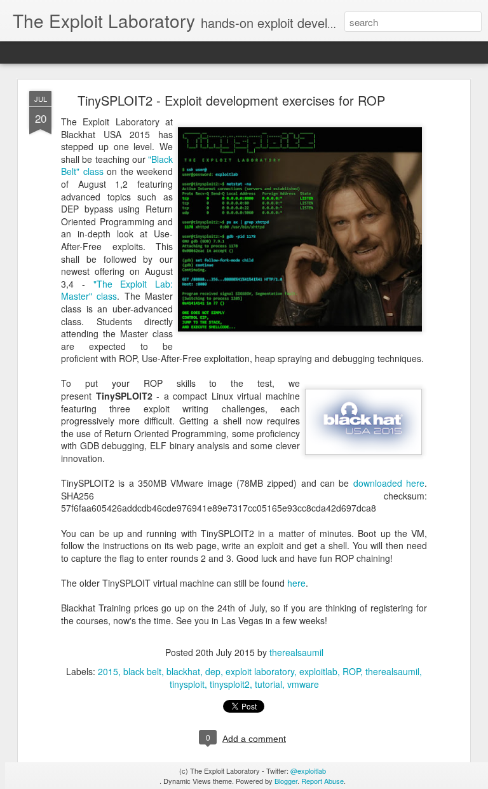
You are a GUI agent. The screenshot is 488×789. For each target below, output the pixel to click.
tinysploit (187, 684)
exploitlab (318, 671)
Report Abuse (322, 781)
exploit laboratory (260, 671)
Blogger (285, 781)
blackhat (183, 671)
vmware (303, 684)
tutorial (268, 684)
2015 (108, 671)
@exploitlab (308, 770)
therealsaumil (296, 652)
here (296, 582)
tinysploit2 (230, 684)
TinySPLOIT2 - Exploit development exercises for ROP (231, 100)
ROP (351, 671)
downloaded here (388, 483)
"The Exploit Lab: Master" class (117, 290)
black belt (142, 671)
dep (212, 671)
